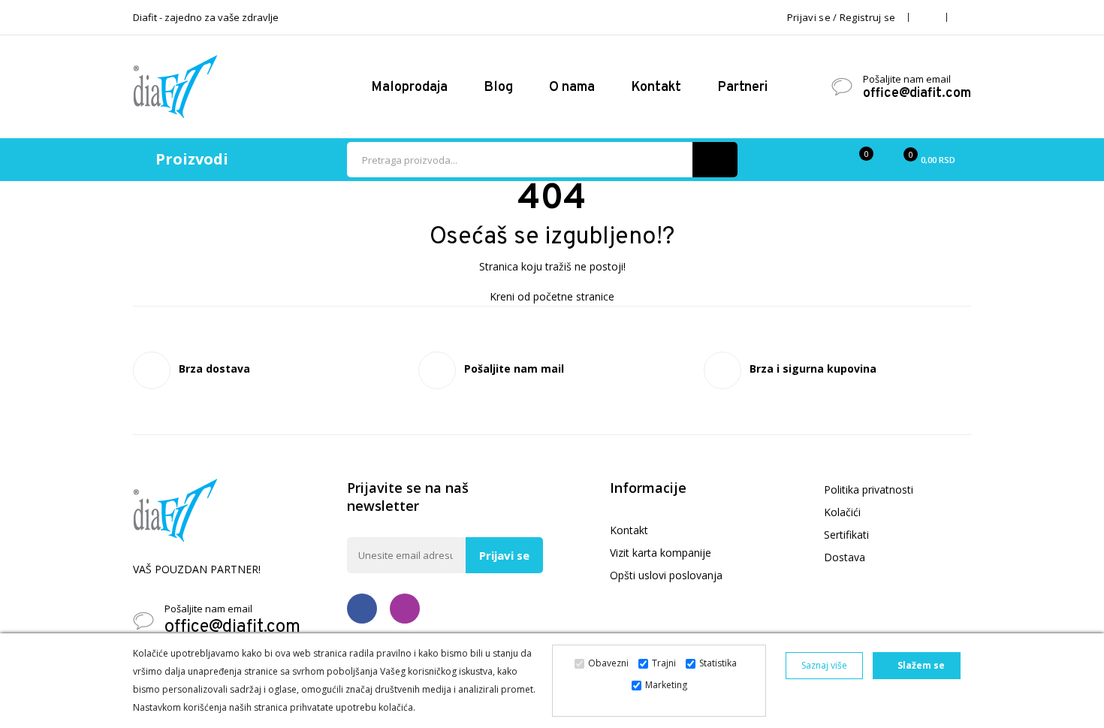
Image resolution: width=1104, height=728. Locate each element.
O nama (572, 87)
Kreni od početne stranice (552, 296)
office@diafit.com (917, 94)
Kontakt (656, 87)
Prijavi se (504, 555)
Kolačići (842, 512)
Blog (498, 87)
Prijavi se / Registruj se (841, 17)
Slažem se (920, 665)
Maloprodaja (409, 87)
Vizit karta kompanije (660, 552)
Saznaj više (824, 665)
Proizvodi (191, 159)
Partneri (744, 87)
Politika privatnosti (868, 489)
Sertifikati (846, 534)
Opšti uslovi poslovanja (666, 575)
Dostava (844, 557)
